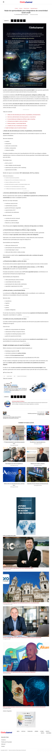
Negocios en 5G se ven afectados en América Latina (15, 180)
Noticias (23, 731)
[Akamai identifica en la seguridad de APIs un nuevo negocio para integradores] (26, 656)
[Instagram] (50, 750)
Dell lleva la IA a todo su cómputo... (38, 463)
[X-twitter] (41, 750)
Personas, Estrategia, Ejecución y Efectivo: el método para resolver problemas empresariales (22, 637)
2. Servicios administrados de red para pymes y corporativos (21, 117)
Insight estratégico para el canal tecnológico (16, 127)
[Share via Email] (24, 20)
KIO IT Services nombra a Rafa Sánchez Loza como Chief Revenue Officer (18, 568)
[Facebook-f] (38, 750)
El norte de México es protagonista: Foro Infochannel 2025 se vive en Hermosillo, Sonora (21, 602)
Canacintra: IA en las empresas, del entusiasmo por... (38, 483)
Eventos (47, 731)
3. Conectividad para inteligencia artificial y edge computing (21, 119)
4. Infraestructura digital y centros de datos (17, 121)
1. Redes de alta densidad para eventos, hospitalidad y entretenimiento (23, 114)
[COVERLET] (26, 498)
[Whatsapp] (48, 750)
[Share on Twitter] (15, 20)
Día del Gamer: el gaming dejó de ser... (38, 442)
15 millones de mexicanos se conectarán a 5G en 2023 (15, 188)
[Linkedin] (43, 750)
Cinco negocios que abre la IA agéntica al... (14, 463)
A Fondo (42, 731)
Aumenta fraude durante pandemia (12, 177)
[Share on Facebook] (12, 20)
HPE (14, 376)
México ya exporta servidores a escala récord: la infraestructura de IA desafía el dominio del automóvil (24, 706)
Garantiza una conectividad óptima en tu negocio (15, 186)
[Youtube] (46, 750)
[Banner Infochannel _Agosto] (26, 712)
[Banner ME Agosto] (26, 382)
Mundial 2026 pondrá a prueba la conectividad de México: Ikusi (17, 184)
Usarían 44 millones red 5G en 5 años (12, 182)
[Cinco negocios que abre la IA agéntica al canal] (14, 454)
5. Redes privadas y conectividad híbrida (16, 123)
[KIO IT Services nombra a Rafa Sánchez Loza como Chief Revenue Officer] (26, 552)
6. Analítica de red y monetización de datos (17, 125)
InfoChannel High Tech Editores (22, 14)
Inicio (18, 731)
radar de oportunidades (21, 376)
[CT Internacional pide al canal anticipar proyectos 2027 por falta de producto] (14, 432)
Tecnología (30, 731)
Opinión (36, 731)
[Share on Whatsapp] (21, 20)
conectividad (9, 376)
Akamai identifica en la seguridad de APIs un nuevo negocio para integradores (19, 672)
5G (4, 376)
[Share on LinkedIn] (18, 20)
